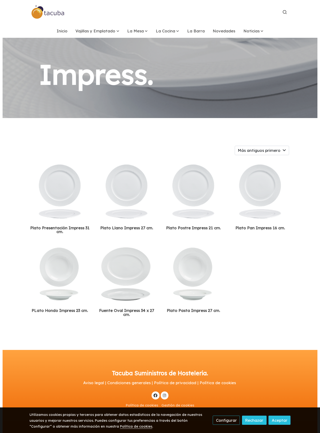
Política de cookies (142, 405)
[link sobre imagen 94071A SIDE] (60, 191)
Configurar (226, 420)
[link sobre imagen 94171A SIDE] (60, 274)
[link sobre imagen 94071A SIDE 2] (193, 191)
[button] (97, 31)
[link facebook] (156, 395)
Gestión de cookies (177, 405)
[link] (48, 12)
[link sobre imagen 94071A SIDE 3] (260, 191)
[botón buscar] (285, 12)
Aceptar (279, 420)
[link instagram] (164, 395)
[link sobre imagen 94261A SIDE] (126, 274)
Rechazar (254, 420)
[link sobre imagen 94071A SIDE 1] (126, 191)
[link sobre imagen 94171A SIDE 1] (193, 274)
